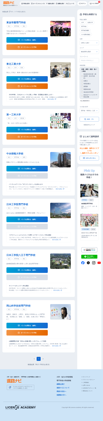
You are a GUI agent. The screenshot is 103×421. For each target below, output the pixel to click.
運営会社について (87, 391)
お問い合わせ (86, 385)
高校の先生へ (61, 391)
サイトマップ (86, 377)
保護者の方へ (61, 395)
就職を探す (61, 384)
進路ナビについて (63, 388)
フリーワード (84, 56)
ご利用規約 (86, 382)
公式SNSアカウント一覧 (89, 388)
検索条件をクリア (89, 125)
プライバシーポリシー (89, 379)
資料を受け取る (91, 158)
